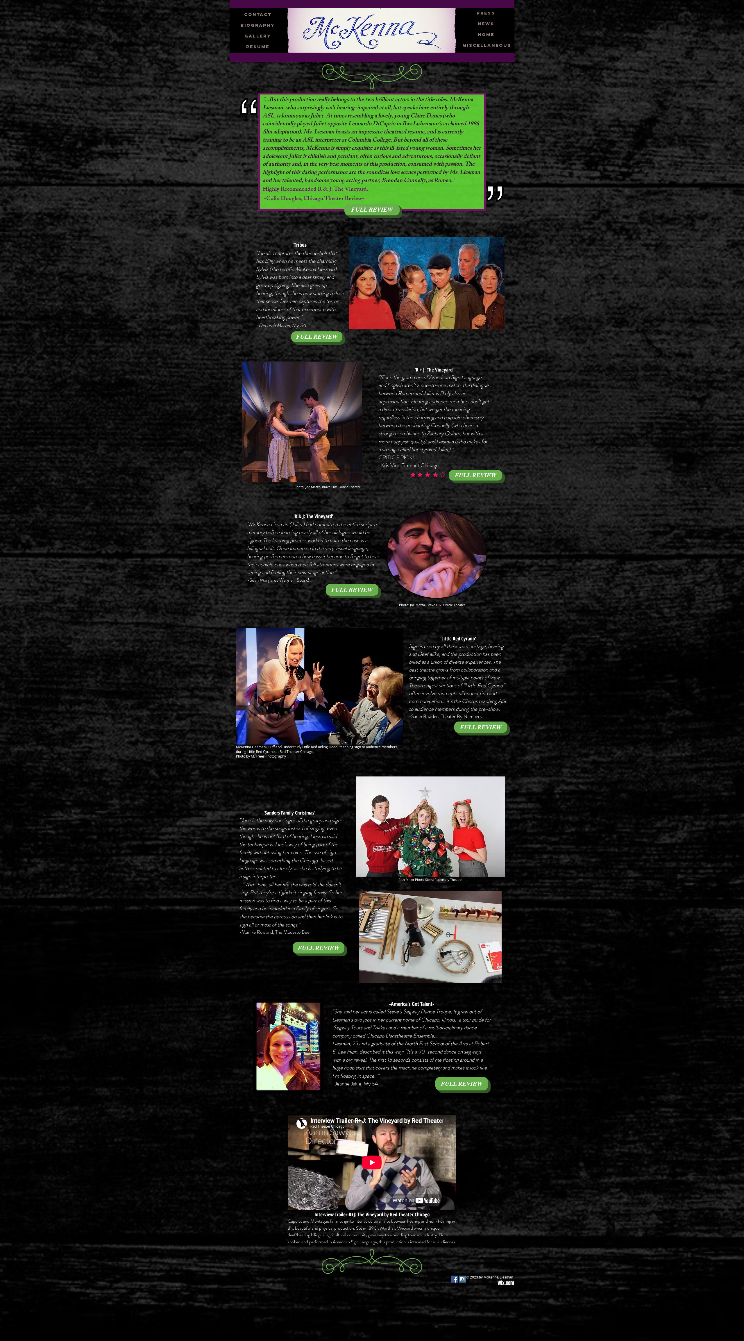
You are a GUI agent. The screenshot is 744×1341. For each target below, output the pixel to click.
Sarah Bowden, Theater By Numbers (446, 716)
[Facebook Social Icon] (454, 1279)
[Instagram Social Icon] (462, 1279)
